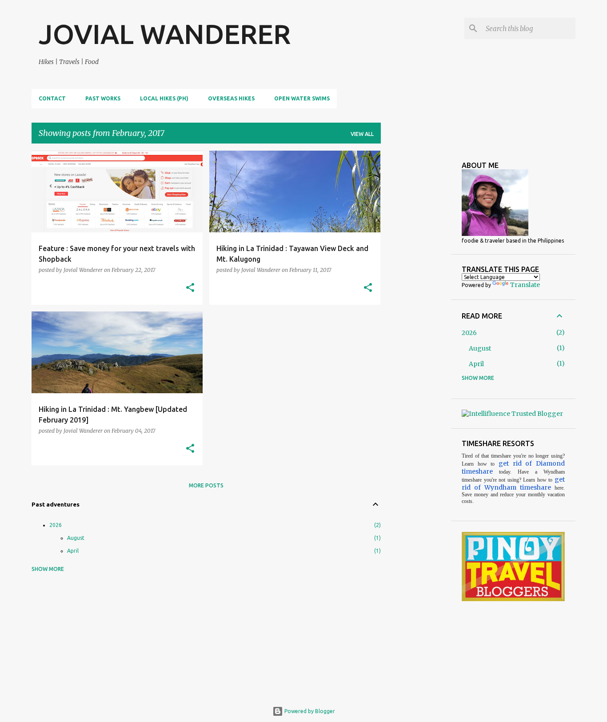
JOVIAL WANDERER (165, 33)
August (75, 538)
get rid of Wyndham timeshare (513, 483)
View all (362, 134)
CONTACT (52, 98)
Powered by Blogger (309, 711)
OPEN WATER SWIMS (302, 98)
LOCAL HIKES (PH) (164, 98)
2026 (55, 525)
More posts (206, 485)
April (73, 551)
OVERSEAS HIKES (231, 98)
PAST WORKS (102, 98)
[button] (190, 288)
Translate (525, 285)
